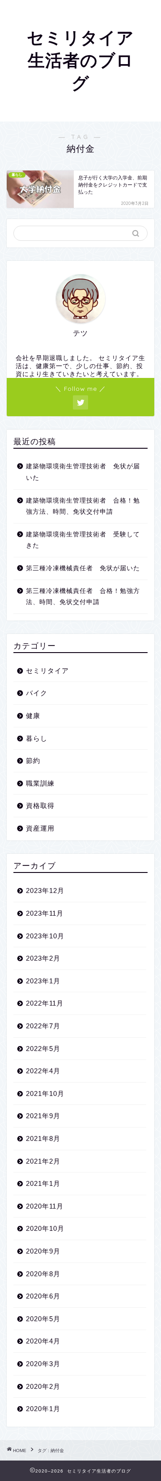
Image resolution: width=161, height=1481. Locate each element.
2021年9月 (43, 1116)
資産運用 (40, 828)
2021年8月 (43, 1138)
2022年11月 (45, 1003)
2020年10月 (45, 1228)
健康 (33, 715)
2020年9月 (43, 1251)
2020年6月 (43, 1296)
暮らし (36, 738)
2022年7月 (43, 1026)
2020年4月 (43, 1341)
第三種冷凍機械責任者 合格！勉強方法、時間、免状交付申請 (83, 597)
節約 (33, 760)
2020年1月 (43, 1408)
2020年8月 (43, 1274)
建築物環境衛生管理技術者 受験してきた (83, 540)
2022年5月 (43, 1048)
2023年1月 (43, 981)
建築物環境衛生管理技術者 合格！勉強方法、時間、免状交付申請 (83, 506)
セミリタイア (47, 670)
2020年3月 (43, 1363)
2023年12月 (45, 890)
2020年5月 (43, 1319)
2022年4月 (43, 1071)
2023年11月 (45, 913)
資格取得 (40, 805)
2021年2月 (43, 1161)
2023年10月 (45, 936)
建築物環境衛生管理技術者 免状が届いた (83, 472)
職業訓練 (40, 783)
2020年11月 (45, 1206)
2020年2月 (43, 1386)
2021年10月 (45, 1093)
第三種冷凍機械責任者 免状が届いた (83, 568)
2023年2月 (43, 958)
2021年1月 (43, 1183)
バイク (36, 693)
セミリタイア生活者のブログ (80, 60)
